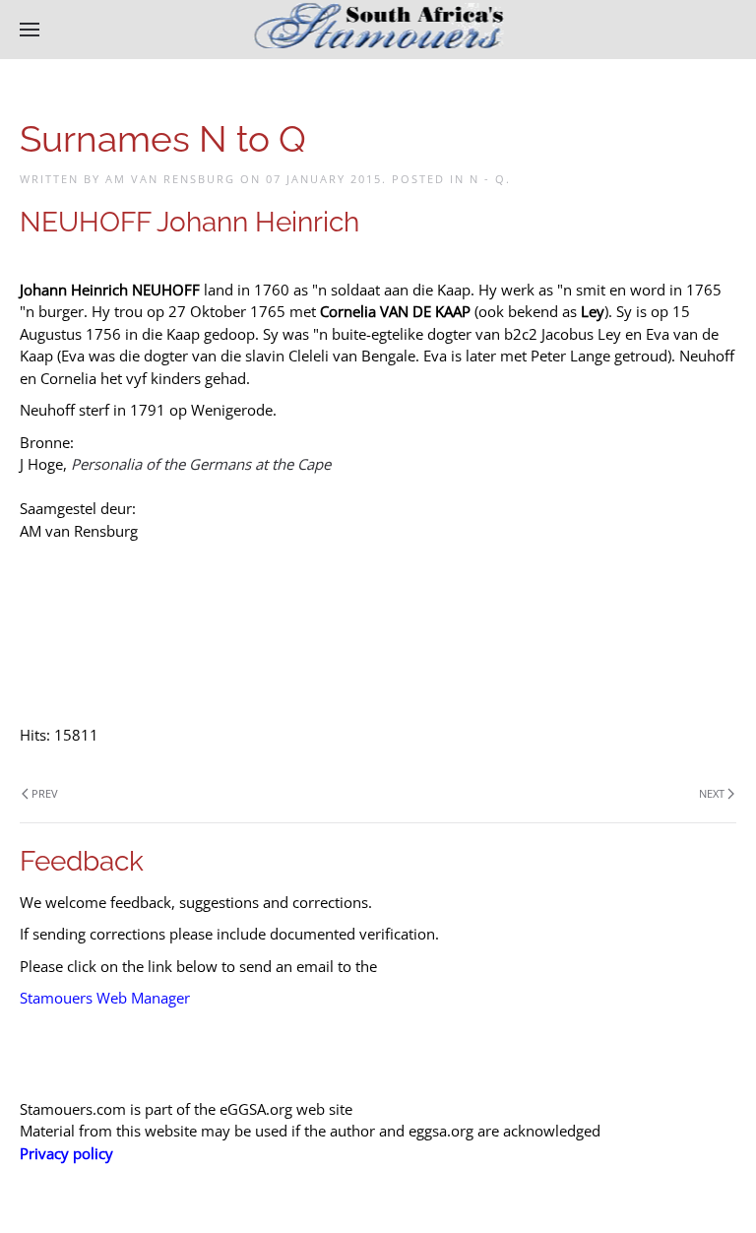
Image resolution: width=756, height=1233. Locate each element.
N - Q (488, 178)
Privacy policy (66, 1153)
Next (711, 793)
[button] (29, 29)
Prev (45, 793)
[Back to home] (378, 29)
